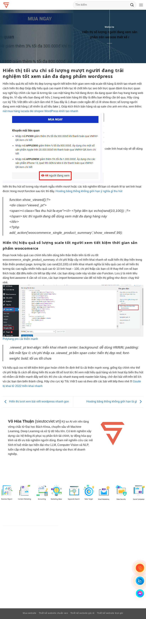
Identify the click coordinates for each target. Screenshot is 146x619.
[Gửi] (132, 4)
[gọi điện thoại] (140, 568)
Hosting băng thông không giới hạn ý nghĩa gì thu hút (89, 191)
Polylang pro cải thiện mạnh (20, 338)
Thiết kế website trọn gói (110, 613)
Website (109, 26)
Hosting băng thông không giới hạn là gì (112, 401)
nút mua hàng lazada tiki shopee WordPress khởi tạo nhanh (40, 111)
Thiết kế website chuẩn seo (53, 613)
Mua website (29, 613)
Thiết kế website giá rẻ (82, 613)
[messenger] (139, 593)
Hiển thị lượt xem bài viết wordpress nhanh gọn (38, 401)
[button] (141, 5)
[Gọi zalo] (140, 580)
